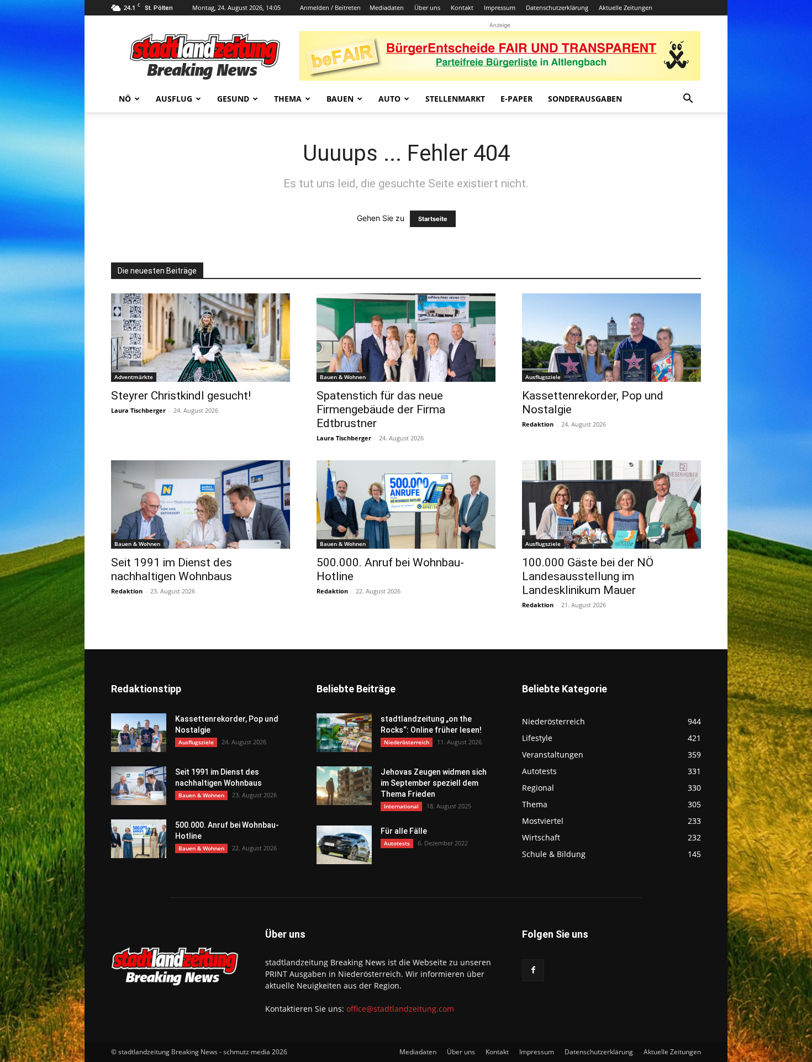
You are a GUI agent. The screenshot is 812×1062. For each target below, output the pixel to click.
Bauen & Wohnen (343, 377)
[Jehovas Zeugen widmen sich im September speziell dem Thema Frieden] (344, 785)
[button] (687, 99)
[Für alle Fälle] (344, 845)
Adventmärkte (133, 377)
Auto (389, 98)
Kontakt (462, 7)
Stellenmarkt (455, 98)
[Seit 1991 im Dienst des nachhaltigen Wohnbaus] (200, 504)
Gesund (233, 98)
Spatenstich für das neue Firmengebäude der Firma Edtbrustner (381, 409)
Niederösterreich (406, 742)
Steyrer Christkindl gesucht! (181, 395)
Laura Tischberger (138, 410)
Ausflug (174, 98)
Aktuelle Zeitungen (625, 7)
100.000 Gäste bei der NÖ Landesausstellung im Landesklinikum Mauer (587, 576)
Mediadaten (387, 7)
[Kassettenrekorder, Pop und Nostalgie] (611, 337)
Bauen (340, 98)
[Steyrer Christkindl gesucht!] (200, 337)
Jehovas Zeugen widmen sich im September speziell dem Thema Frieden (434, 782)
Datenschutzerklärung (557, 7)
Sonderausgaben (585, 98)
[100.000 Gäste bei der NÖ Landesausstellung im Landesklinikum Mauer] (611, 504)
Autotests (397, 843)
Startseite (432, 219)
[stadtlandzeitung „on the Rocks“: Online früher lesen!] (344, 732)
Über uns (427, 7)
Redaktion (537, 424)
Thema (288, 98)
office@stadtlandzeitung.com (400, 1008)
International (401, 806)
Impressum (499, 7)
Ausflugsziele (543, 377)
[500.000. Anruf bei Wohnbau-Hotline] (406, 504)
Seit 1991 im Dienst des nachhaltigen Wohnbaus (171, 569)
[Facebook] (533, 970)
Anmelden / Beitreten (330, 7)
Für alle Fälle (404, 831)
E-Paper (516, 98)
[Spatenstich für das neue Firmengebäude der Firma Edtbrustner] (406, 337)
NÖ (125, 98)
